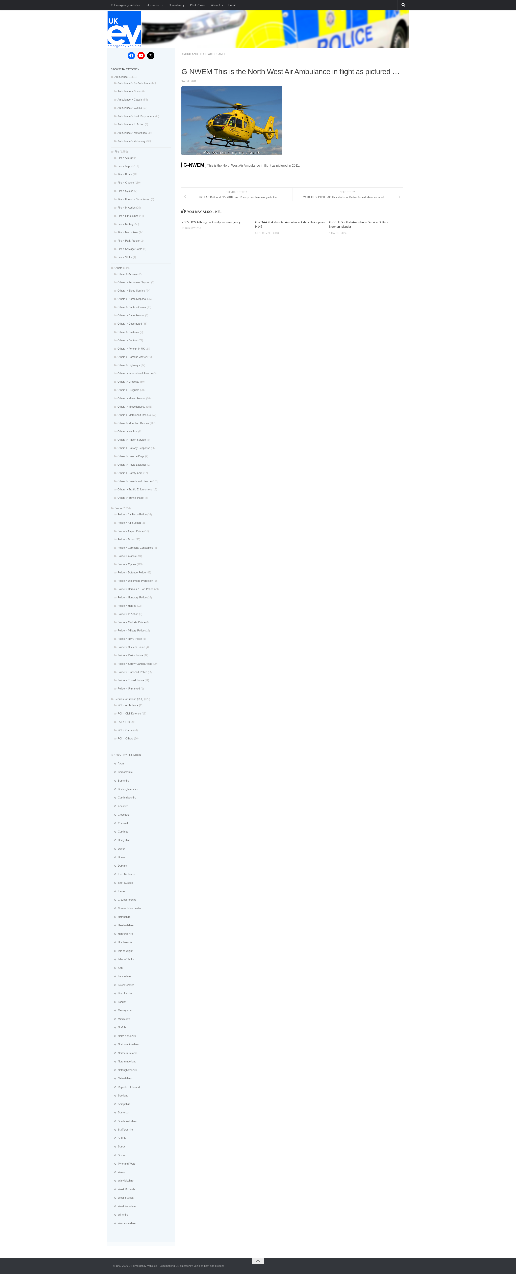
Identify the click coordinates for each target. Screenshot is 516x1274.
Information (153, 5)
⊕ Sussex (119, 1155)
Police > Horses (127, 605)
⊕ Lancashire (121, 976)
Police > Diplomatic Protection (135, 580)
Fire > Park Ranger (129, 240)
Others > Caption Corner (132, 307)
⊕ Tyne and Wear (123, 1163)
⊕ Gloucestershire (123, 899)
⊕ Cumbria (119, 831)
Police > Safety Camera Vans (135, 663)
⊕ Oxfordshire (121, 1078)
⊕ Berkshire (120, 780)
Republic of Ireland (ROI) (128, 699)
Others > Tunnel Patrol (131, 497)
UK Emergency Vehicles (125, 5)
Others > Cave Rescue (131, 315)
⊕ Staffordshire (122, 1129)
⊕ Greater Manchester (126, 908)
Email (231, 5)
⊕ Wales (118, 1172)
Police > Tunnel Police (131, 680)
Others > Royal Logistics (132, 464)
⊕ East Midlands (123, 874)
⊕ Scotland (119, 1095)
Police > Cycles (127, 564)
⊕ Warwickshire (122, 1180)
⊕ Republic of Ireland (125, 1087)
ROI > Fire (124, 721)
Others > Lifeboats (128, 381)
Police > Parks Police (130, 655)
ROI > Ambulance (128, 705)
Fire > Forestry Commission (134, 199)
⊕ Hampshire (120, 916)
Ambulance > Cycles (130, 107)
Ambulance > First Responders (136, 116)
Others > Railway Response (134, 448)
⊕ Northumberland (123, 1061)
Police (118, 508)
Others (118, 267)
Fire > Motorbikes (128, 232)
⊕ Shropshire (120, 1104)
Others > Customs (128, 332)
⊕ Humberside (121, 942)
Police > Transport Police (132, 672)
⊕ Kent (117, 967)
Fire (116, 151)
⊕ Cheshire (119, 806)
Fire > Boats (125, 174)
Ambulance (121, 76)
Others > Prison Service (132, 439)
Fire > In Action (126, 207)
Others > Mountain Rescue (133, 423)
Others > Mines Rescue (131, 398)
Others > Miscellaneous (131, 406)
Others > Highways (129, 365)
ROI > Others (125, 738)
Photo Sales (197, 5)
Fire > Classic (126, 182)
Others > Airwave (128, 274)
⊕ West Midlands (123, 1189)
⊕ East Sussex (122, 882)
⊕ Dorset (118, 857)
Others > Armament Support (134, 282)
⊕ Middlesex (120, 1019)
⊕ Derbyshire (120, 840)
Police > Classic (127, 556)
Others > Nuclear (127, 431)
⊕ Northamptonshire (124, 1044)
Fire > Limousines (128, 215)
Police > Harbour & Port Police (135, 589)
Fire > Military (126, 224)
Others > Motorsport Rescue (134, 414)
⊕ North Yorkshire (123, 1035)
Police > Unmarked (129, 688)
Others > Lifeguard (128, 389)
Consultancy (176, 5)
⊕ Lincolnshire (121, 993)
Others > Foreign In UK (131, 348)
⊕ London (118, 1001)
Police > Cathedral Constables (135, 547)
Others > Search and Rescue (135, 481)
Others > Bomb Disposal (132, 298)
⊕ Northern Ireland (123, 1053)
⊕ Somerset (120, 1112)
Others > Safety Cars (130, 473)
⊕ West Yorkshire (123, 1206)
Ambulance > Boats (129, 91)
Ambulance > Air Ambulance (203, 54)
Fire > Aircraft (125, 157)
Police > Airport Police (131, 531)
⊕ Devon (118, 848)
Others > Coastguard (130, 323)
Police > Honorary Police (132, 597)
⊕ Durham (119, 865)
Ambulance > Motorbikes (132, 132)
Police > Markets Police (132, 622)
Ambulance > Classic (130, 99)
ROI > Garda (125, 730)
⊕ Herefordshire (122, 925)
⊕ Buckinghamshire (124, 789)
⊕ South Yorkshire (123, 1121)
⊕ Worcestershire (123, 1223)
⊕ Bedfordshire (122, 772)
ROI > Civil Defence (129, 713)
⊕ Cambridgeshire (123, 797)
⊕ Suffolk (118, 1138)
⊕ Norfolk (118, 1027)
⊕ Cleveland (120, 814)
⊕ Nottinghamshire (124, 1070)
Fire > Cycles (125, 190)
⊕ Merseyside (121, 1010)
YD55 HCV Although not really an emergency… (212, 222)
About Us (217, 5)
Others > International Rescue (135, 373)
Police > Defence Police (132, 572)
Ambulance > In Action (131, 124)
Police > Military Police (131, 630)
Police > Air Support (129, 522)
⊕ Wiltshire (119, 1214)
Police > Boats (126, 539)
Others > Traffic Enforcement (135, 489)
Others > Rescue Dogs (131, 456)
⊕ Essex (118, 891)
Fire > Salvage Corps (130, 248)
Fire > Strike (125, 257)
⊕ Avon (117, 763)
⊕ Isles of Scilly (122, 959)
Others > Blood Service (131, 290)
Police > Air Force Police (132, 514)
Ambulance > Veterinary (132, 141)
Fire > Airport (125, 166)
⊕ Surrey (118, 1146)
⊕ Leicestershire (122, 984)
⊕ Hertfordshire (122, 933)
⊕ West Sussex (122, 1197)
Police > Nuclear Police (131, 647)
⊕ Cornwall (119, 823)
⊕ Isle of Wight (122, 950)
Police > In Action (128, 614)
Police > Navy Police (130, 638)
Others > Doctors (128, 340)
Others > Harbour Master (132, 356)
